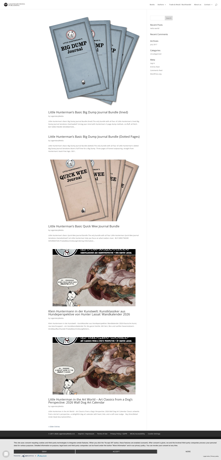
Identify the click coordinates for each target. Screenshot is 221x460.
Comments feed (156, 70)
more (188, 451)
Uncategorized (155, 54)
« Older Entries (54, 426)
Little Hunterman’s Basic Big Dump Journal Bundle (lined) (88, 112)
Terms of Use (102, 434)
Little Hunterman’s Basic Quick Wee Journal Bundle (83, 226)
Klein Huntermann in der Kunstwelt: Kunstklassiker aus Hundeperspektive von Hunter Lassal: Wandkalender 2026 (89, 312)
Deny (44, 451)
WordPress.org (155, 74)
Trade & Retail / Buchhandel (180, 5)
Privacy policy (215, 456)
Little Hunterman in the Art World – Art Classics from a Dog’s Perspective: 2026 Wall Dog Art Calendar (90, 400)
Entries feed (155, 67)
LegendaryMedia (57, 116)
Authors (161, 5)
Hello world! (154, 28)
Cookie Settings (154, 434)
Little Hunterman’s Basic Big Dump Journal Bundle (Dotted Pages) (94, 137)
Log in (152, 63)
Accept (116, 451)
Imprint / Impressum (86, 434)
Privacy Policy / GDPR (118, 434)
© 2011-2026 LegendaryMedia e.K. (61, 434)
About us (197, 5)
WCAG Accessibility (137, 434)
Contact (207, 5)
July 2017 (153, 44)
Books (152, 5)
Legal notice (206, 456)
